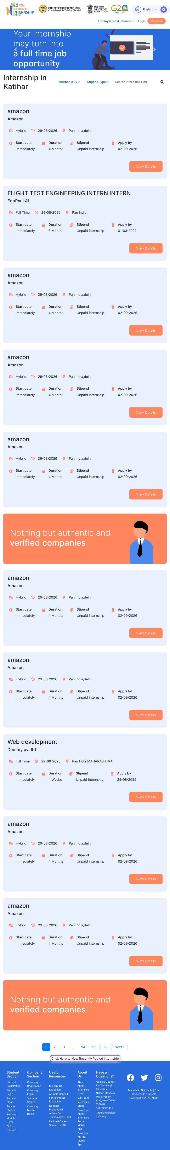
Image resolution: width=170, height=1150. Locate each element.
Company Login (32, 1092)
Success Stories (12, 1108)
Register (156, 21)
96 (105, 1047)
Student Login (11, 1092)
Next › (119, 1047)
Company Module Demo (32, 1110)
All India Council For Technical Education (58, 1097)
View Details (146, 166)
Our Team (83, 1097)
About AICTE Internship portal (83, 1088)
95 (94, 1047)
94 (83, 1047)
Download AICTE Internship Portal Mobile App (83, 1119)
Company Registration (34, 1084)
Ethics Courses (11, 1128)
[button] (15, 49)
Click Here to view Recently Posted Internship (85, 1058)
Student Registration (14, 1084)
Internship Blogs (83, 1103)
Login (142, 21)
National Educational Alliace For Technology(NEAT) (60, 1111)
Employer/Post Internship (116, 21)
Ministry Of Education (55, 1087)
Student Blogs (11, 1100)
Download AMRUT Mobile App (83, 1139)
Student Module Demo (11, 1118)
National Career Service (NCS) (58, 1123)
